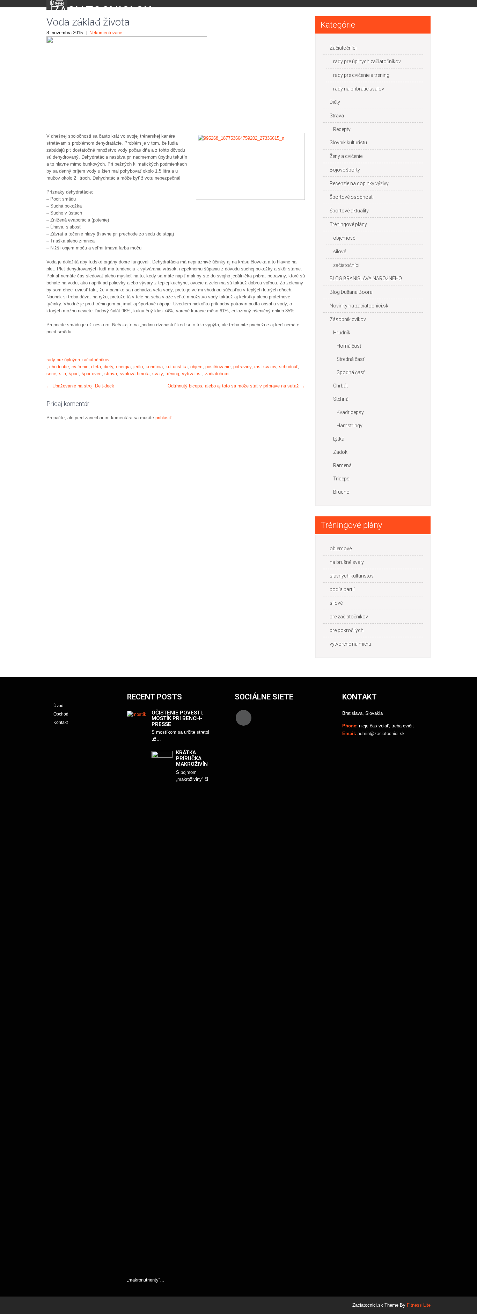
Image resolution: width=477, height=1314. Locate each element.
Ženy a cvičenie (346, 156)
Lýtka (338, 439)
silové (339, 251)
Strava (337, 115)
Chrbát (340, 386)
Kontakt (60, 722)
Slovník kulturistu (348, 142)
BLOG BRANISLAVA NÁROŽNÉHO (366, 278)
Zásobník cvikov (348, 319)
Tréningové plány (348, 224)
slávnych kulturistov (352, 576)
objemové (344, 238)
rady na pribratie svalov (358, 89)
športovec (92, 373)
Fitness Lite (419, 1305)
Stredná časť (351, 359)
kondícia (154, 366)
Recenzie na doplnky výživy (359, 183)
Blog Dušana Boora (351, 292)
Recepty (342, 129)
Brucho (341, 492)
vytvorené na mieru (350, 644)
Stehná (340, 399)
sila (62, 373)
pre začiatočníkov (349, 616)
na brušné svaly (347, 562)
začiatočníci (217, 373)
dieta (96, 366)
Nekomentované (105, 32)
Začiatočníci (343, 48)
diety (108, 366)
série (51, 373)
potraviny (242, 366)
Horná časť (349, 346)
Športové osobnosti (352, 197)
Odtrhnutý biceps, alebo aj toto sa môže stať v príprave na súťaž (236, 386)
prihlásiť (163, 417)
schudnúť (288, 366)
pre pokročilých (347, 630)
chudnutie (59, 366)
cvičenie (80, 366)
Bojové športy (345, 170)
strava (110, 373)
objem (196, 366)
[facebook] (243, 718)
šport (74, 373)
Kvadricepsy (350, 412)
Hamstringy (349, 425)
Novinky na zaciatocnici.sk (359, 305)
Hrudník (341, 332)
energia (123, 366)
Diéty (335, 102)
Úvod (58, 705)
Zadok (340, 452)
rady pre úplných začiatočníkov (78, 359)
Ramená (342, 465)
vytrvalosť (192, 373)
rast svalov (265, 366)
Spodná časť (351, 372)
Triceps (341, 478)
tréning (172, 373)
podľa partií (342, 589)
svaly (157, 373)
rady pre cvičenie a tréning (361, 75)
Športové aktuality (349, 210)
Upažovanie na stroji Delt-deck (80, 386)
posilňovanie (217, 366)
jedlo (138, 366)
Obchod (60, 714)
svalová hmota (134, 373)
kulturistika (177, 366)
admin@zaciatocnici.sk (381, 733)
